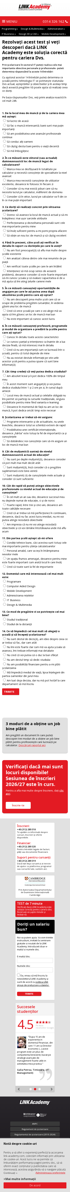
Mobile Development (53, 34)
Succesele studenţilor (27, 1009)
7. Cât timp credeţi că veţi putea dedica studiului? (34, 371)
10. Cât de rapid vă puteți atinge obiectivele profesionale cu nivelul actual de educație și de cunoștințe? (33, 489)
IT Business (8, 34)
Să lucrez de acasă (18, 121)
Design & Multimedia (32, 28)
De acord (35, 1185)
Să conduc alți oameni (20, 141)
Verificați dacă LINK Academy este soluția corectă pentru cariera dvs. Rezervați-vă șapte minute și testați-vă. (34, 911)
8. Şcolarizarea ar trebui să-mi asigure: (27, 417)
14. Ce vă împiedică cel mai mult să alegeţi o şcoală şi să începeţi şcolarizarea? (31, 632)
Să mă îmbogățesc (18, 151)
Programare (14, 581)
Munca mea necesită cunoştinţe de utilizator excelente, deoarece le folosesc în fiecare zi (30, 182)
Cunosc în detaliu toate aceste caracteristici (33, 337)
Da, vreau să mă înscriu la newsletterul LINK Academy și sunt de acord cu (33, 980)
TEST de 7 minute (30, 903)
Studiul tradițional (17, 619)
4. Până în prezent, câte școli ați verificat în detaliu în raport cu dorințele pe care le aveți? (32, 244)
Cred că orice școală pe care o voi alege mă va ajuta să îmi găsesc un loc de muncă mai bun (32, 312)
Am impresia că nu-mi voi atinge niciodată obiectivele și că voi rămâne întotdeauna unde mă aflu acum (34, 528)
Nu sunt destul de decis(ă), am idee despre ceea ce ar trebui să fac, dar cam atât (35, 640)
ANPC (35, 1123)
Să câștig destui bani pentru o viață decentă (33, 146)
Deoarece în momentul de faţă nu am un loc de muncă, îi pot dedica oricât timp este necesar (32, 408)
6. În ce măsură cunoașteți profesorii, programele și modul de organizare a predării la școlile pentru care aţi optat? (34, 329)
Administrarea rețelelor (20, 595)
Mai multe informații (20, 1179)
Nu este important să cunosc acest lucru (31, 319)
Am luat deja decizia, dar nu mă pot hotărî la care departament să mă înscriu (33, 682)
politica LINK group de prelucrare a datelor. (33, 983)
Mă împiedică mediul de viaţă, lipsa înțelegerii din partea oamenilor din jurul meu (33, 674)
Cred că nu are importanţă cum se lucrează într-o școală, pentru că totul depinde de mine (33, 351)
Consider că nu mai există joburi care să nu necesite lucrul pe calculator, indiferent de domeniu (32, 190)
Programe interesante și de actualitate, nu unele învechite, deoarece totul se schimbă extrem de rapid (34, 423)
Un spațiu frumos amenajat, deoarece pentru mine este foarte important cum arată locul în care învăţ (34, 560)
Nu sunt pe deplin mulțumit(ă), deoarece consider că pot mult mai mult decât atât (34, 461)
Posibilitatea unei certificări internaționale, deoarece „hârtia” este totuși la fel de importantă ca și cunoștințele (34, 433)
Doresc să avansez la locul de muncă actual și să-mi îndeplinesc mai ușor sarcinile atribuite (35, 216)
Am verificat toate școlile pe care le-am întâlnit (34, 266)
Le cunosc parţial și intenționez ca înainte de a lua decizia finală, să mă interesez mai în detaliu (33, 343)
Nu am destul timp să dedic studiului (28, 659)
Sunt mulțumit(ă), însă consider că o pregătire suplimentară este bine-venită (31, 469)
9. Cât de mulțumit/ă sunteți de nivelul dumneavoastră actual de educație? (27, 453)
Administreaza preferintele (50, 1172)
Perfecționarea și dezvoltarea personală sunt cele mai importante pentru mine (33, 224)
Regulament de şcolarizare (35, 1129)
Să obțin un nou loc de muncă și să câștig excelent (36, 235)
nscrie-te (18, 805)
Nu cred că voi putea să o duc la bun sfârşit (32, 655)
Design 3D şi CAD (28, 34)
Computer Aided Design (21, 586)
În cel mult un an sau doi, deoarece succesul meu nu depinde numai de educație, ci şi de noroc (33, 498)
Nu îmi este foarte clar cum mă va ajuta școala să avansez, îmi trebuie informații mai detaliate (33, 648)
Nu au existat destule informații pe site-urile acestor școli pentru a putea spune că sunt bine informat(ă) (30, 361)
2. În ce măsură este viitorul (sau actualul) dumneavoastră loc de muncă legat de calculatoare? (29, 161)
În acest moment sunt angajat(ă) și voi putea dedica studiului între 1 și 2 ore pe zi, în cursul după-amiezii (32, 387)
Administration (55, 28)
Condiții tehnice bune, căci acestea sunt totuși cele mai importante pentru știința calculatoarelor (34, 544)
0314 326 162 (53, 21)
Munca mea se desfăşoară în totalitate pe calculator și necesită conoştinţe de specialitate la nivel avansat (34, 172)
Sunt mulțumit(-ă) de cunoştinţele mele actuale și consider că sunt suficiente (33, 477)
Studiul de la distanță (19, 624)
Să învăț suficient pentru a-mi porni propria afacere (37, 231)
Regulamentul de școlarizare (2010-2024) (35, 1134)
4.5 (25, 1024)
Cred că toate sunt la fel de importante (30, 566)
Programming (9, 28)
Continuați (9, 1172)
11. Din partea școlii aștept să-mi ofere (27, 538)
